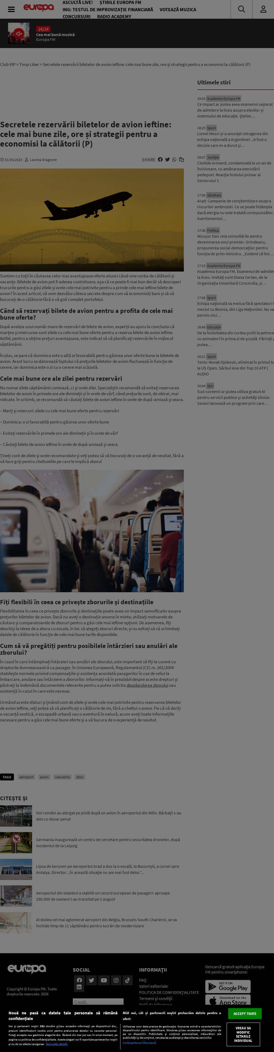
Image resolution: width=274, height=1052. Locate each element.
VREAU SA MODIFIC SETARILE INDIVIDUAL (243, 1034)
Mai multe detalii (56, 1044)
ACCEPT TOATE (245, 1013)
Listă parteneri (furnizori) (139, 1043)
